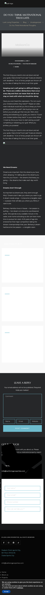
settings (20, 588)
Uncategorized (15, 63)
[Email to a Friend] (31, 67)
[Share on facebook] (20, 67)
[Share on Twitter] (23, 67)
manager (33, 63)
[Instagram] (8, 542)
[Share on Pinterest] (28, 67)
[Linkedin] (13, 542)
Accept (6, 591)
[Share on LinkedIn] (25, 67)
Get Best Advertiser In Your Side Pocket (22, 261)
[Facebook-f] (4, 542)
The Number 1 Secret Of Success (18, 300)
